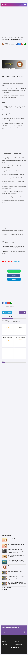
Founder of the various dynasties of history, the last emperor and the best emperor (16, 578)
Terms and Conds (18, 644)
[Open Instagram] (14, 647)
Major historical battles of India (15, 571)
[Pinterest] (22, 44)
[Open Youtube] (16, 647)
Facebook (13, 275)
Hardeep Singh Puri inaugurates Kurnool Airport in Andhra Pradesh (16, 561)
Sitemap (4, 641)
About (3, 638)
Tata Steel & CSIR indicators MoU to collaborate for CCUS (13, 588)
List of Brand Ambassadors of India (16, 544)
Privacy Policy (5, 644)
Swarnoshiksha (18, 650)
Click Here (16, 261)
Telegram (14, 279)
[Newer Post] (24, 312)
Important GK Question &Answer (15, 538)
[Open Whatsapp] (18, 647)
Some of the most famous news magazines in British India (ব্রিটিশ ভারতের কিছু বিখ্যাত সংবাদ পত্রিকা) (17, 584)
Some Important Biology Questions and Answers (16, 556)
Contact (16, 638)
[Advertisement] (14, 22)
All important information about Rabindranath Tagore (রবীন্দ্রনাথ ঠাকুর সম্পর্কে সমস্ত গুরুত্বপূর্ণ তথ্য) (15, 551)
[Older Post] (21, 312)
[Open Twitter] (12, 647)
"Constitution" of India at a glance (16, 565)
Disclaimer (16, 641)
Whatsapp (13, 271)
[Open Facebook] (9, 647)
